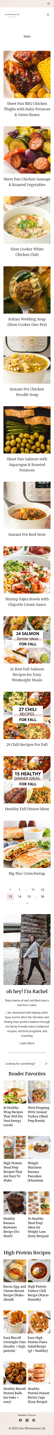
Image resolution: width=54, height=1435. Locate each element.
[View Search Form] (48, 3)
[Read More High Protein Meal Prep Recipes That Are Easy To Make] (14, 1147)
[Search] (46, 1063)
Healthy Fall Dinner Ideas (27, 809)
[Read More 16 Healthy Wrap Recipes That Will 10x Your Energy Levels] (14, 1091)
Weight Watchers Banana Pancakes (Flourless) (35, 1171)
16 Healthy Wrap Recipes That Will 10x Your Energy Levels (13, 1116)
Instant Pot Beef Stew (27, 534)
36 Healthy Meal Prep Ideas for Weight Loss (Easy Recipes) (38, 1227)
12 (42, 890)
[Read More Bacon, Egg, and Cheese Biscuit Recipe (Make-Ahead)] (14, 1270)
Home (27, 36)
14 (19, 896)
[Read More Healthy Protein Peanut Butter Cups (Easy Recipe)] (39, 1373)
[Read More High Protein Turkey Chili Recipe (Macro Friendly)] (39, 1270)
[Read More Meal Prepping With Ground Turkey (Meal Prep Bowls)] (39, 1091)
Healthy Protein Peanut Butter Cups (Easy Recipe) (39, 1395)
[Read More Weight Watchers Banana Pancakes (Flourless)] (39, 1147)
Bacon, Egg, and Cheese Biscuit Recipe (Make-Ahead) (14, 1293)
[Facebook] (20, 1420)
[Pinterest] (34, 1420)
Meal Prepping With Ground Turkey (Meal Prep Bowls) (38, 1114)
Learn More (27, 1043)
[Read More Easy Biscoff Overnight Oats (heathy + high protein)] (14, 1321)
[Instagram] (27, 1420)
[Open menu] (48, 14)
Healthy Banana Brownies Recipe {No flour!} (11, 1227)
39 (42, 896)
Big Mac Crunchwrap (27, 873)
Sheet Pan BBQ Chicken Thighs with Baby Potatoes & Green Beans (27, 109)
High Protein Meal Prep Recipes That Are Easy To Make (12, 1171)
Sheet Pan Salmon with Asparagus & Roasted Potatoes (27, 464)
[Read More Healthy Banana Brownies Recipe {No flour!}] (14, 1202)
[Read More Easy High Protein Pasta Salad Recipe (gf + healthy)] (39, 1321)
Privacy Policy (27, 1415)
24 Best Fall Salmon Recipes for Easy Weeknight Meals (27, 674)
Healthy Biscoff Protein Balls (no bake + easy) (14, 1395)
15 (29, 896)
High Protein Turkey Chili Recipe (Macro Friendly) (38, 1293)
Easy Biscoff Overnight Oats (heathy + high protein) (14, 1344)
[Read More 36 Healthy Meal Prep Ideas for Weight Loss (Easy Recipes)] (39, 1202)
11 (33, 890)
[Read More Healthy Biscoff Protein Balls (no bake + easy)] (14, 1373)
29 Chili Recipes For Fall (27, 744)
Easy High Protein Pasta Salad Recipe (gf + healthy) (38, 1344)
